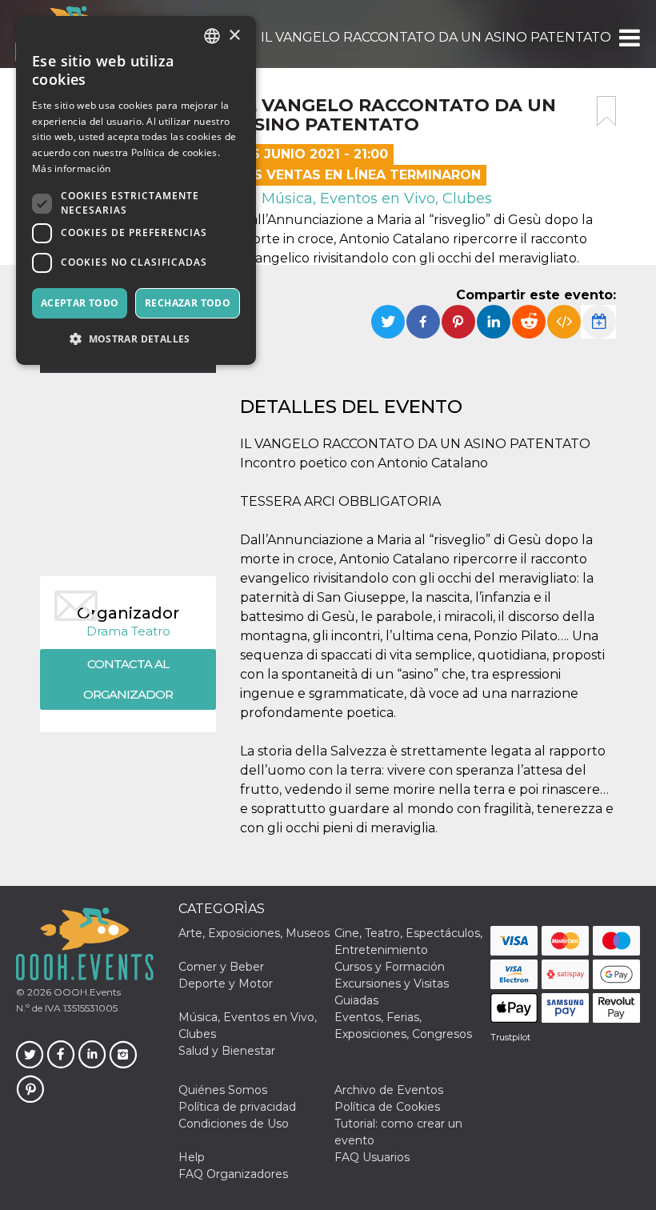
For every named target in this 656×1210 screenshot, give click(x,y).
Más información (71, 168)
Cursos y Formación (389, 967)
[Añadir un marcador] (606, 111)
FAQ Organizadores (233, 1174)
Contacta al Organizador (128, 679)
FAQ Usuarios (372, 1157)
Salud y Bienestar (226, 1051)
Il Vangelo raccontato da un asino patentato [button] (436, 37)
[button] (628, 37)
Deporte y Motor (225, 983)
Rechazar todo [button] (187, 303)
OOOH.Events (86, 992)
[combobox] (212, 36)
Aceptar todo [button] (80, 303)
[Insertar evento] (564, 322)
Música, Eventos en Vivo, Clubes (375, 198)
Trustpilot (510, 1037)
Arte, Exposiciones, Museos (254, 933)
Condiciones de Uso (233, 1123)
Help (191, 1157)
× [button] (234, 36)
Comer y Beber (221, 967)
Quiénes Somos (222, 1090)
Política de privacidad (237, 1107)
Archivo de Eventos (388, 1090)
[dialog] (136, 190)
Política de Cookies (387, 1107)
